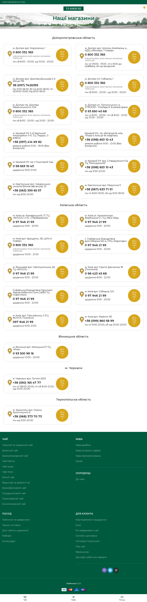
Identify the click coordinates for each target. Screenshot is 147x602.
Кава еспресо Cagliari (88, 450)
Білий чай (8, 477)
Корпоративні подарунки (91, 519)
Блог (78, 525)
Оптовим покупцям (88, 541)
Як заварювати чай (87, 530)
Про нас (69, 24)
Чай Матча (8, 461)
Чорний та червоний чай (17, 445)
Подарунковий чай (14, 493)
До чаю (80, 479)
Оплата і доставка (86, 535)
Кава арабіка (83, 445)
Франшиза (82, 552)
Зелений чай (10, 450)
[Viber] (104, 570)
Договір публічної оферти (91, 557)
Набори (6, 535)
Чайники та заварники (16, 519)
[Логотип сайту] (73, 8)
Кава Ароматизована (88, 456)
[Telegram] (110, 570)
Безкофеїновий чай (14, 488)
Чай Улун (7, 472)
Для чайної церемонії (15, 530)
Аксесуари (8, 541)
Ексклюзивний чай (14, 504)
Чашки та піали (11, 525)
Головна (56, 24)
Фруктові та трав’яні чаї (16, 482)
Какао (79, 461)
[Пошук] (137, 8)
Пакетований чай (12, 498)
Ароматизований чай (15, 456)
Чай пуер (7, 466)
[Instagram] (116, 570)
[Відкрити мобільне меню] (3, 8)
